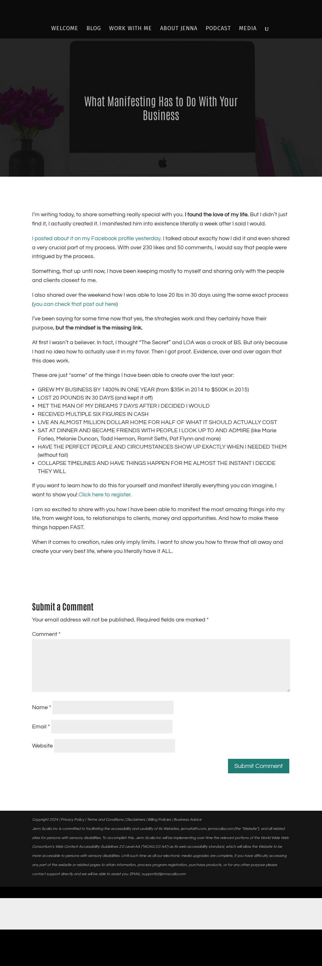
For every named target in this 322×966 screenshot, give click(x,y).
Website (42, 746)
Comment (46, 634)
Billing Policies (159, 820)
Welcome (64, 29)
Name (41, 707)
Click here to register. (105, 495)
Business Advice (188, 820)
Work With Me (130, 29)
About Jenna (178, 29)
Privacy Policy (72, 820)
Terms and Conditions (105, 820)
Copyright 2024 (45, 820)
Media (248, 29)
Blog (93, 29)
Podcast (218, 29)
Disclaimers (135, 820)
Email (41, 727)
